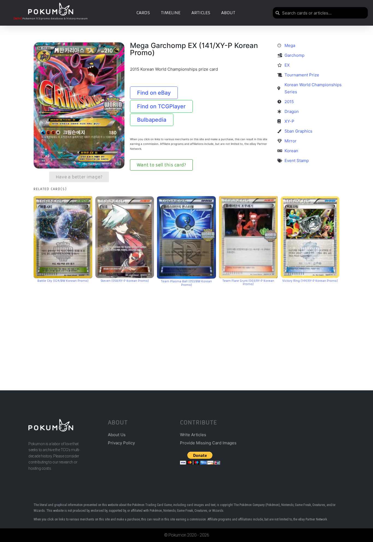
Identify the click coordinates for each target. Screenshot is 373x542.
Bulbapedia (151, 119)
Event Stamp (297, 160)
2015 (289, 101)
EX (287, 65)
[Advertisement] (186, 330)
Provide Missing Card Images (208, 442)
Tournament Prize (302, 74)
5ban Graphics (298, 131)
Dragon (292, 111)
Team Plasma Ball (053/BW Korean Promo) (186, 283)
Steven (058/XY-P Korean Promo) (125, 281)
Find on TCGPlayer (161, 106)
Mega (290, 45)
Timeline (170, 12)
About (228, 12)
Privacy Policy (121, 442)
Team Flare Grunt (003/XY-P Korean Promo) (248, 282)
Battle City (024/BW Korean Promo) (62, 281)
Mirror (291, 140)
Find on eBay (154, 92)
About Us (117, 434)
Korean (291, 150)
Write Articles (193, 434)
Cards (143, 12)
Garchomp (294, 55)
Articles (200, 12)
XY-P (289, 121)
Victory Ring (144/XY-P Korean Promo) (310, 281)
